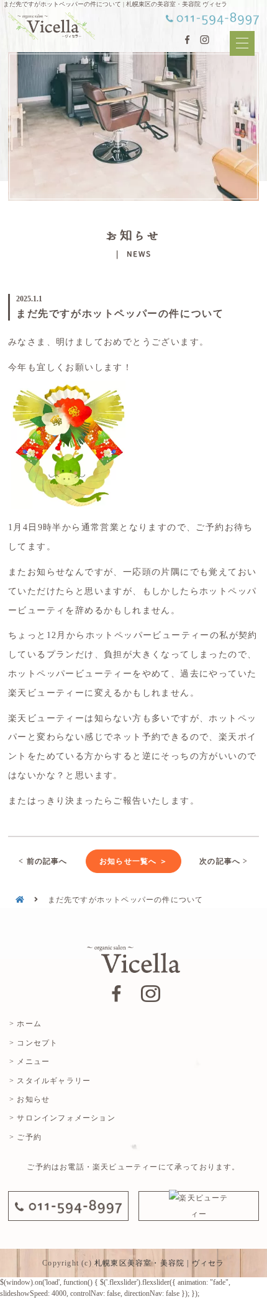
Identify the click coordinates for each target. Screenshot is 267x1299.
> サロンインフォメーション (62, 1118)
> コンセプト (33, 1043)
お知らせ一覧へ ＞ (133, 861)
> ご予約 (25, 1137)
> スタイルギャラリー (50, 1080)
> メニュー (29, 1061)
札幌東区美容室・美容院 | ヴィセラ (159, 1263)
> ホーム (25, 1023)
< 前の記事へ (43, 861)
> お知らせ (29, 1099)
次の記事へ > (223, 861)
